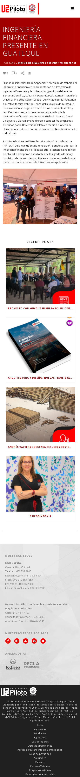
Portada (9, 63)
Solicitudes (40, 758)
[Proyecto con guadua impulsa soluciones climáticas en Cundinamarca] (40, 276)
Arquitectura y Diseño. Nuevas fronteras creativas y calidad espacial (41, 377)
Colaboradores (40, 741)
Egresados (40, 737)
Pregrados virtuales (40, 770)
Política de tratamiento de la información (40, 749)
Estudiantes (40, 733)
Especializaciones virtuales (40, 774)
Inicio (40, 725)
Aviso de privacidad (40, 754)
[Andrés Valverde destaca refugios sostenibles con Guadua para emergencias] (40, 414)
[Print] (31, 73)
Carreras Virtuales (40, 766)
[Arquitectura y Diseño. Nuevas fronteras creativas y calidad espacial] (40, 345)
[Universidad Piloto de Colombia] (19, 9)
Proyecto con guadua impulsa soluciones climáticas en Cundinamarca (41, 308)
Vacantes (40, 762)
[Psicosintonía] (40, 484)
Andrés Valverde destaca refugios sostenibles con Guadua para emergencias (41, 447)
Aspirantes (40, 729)
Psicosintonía (40, 516)
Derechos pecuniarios (40, 745)
